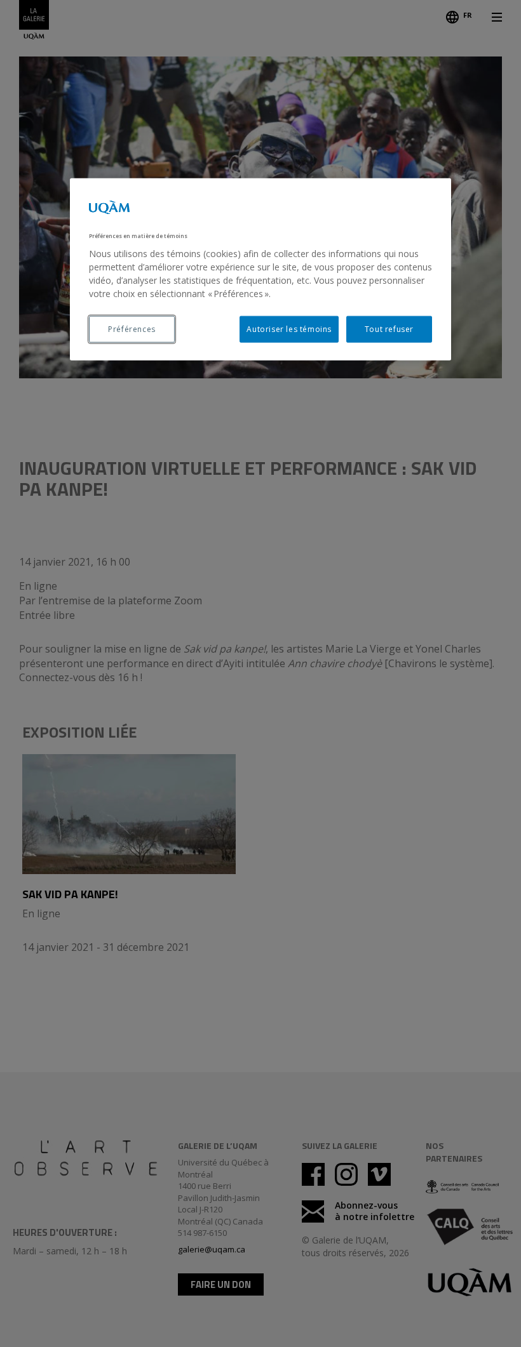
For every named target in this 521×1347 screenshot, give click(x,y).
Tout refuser (389, 328)
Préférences (132, 328)
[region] (260, 269)
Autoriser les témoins (289, 328)
